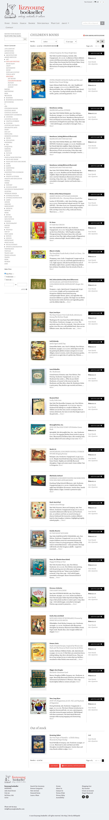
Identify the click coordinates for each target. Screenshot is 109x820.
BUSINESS (9, 98)
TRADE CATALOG (10, 255)
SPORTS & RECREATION (14, 247)
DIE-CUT (7, 132)
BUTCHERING (9, 102)
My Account (86, 788)
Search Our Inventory (37, 786)
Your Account (88, 2)
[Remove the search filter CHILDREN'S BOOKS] (57, 46)
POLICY (6, 228)
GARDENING (10, 168)
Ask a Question (93, 64)
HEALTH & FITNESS (12, 176)
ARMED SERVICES (10, 57)
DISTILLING (8, 134)
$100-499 (9, 280)
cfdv (5, 106)
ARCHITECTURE (11, 55)
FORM (8, 164)
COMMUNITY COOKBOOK (13, 115)
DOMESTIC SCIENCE (11, 136)
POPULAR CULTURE (12, 72)
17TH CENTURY (9, 49)
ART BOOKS (11, 79)
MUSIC (8, 70)
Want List (55, 23)
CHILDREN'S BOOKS (14, 81)
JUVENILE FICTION (12, 196)
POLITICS (9, 230)
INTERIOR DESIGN (10, 193)
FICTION (11, 83)
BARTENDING (9, 91)
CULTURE (9, 123)
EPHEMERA (8, 142)
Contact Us (59, 791)
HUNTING (7, 191)
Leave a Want (34, 795)
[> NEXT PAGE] (103, 46)
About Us (59, 788)
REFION (8, 236)
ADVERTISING (9, 51)
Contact (9, 27)
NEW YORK (8, 217)
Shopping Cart (86, 786)
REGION (8, 238)
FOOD (8, 155)
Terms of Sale (60, 793)
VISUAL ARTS (10, 74)
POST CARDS (8, 234)
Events (15, 23)
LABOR (8, 200)
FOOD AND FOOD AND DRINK (16, 162)
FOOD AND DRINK (12, 159)
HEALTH (9, 174)
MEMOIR (7, 211)
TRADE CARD (8, 253)
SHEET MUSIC (9, 242)
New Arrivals (43, 23)
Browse (31, 23)
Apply (23, 289)
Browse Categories (36, 788)
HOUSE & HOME (11, 187)
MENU (6, 213)
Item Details (92, 62)
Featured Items (35, 793)
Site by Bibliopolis (74, 816)
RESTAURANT (9, 240)
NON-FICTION (12, 85)
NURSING (7, 221)
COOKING (9, 117)
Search (23, 23)
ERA (7, 145)
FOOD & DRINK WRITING (12, 157)
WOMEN (7, 262)
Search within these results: (12, 36)
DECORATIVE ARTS (10, 128)
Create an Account (88, 791)
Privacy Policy (60, 795)
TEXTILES (7, 251)
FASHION (7, 151)
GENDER (9, 170)
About (64, 23)
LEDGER (7, 202)
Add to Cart (95, 53)
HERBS (6, 183)
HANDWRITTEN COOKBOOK (13, 172)
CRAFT (8, 66)
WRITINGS (9, 76)
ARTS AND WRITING (12, 62)
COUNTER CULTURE (11, 119)
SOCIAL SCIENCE (11, 245)
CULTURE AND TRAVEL (12, 125)
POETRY (10, 87)
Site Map (64, 816)
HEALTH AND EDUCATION (13, 179)
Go (25, 39)
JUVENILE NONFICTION (14, 198)
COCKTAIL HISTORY (11, 113)
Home (7, 23)
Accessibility (60, 797)
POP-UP (7, 232)
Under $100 (10, 277)
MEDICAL (9, 208)
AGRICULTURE (9, 53)
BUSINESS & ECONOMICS (14, 100)
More (51, 69)
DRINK (8, 138)
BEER (6, 93)
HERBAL (7, 181)
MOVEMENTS (10, 68)
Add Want (54, 766)
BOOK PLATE (10, 64)
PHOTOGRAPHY (11, 223)
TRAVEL (7, 257)
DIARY (6, 130)
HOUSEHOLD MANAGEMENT (14, 189)
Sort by (32, 41)
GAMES (8, 166)
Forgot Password (87, 793)
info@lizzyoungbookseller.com (14, 809)
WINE (6, 259)
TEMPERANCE (9, 249)
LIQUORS (7, 204)
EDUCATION (10, 140)
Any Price (10, 274)
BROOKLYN (8, 96)
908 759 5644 (13, 807)
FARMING (7, 149)
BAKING (7, 89)
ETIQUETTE (8, 147)
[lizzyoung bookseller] (54, 10)
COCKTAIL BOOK (10, 110)
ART (7, 59)
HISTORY (9, 185)
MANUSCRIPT (9, 206)
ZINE (6, 264)
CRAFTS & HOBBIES (12, 121)
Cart (97, 2)
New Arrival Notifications (94, 35)
